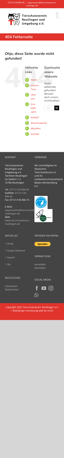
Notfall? (35, 117)
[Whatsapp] (36, 295)
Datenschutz (12, 289)
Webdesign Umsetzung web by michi (33, 310)
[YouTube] (44, 288)
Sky (9, 264)
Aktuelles (36, 128)
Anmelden (40, 264)
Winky (10, 243)
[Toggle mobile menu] (57, 13)
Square (11, 257)
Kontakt (35, 134)
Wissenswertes (39, 123)
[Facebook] (36, 288)
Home (34, 79)
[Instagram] (51, 288)
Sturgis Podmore (16, 250)
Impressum (11, 286)
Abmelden (40, 267)
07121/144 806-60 (16, 2)
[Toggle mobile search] (57, 17)
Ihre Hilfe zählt (33, 108)
